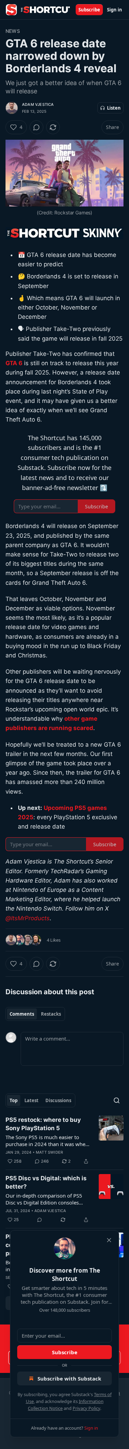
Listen (114, 108)
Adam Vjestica (38, 104)
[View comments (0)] (36, 127)
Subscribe (89, 10)
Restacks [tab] (51, 1014)
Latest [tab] (31, 1100)
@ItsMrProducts (28, 918)
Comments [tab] (22, 1014)
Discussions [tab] (58, 1100)
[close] (109, 1240)
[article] (64, 1140)
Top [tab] (14, 1100)
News (13, 31)
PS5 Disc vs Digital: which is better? (46, 1182)
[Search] (116, 1100)
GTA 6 (14, 363)
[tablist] (35, 1014)
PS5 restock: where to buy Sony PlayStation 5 (43, 1124)
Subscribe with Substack (69, 1378)
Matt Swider (49, 1152)
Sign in (114, 10)
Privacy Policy (86, 1408)
